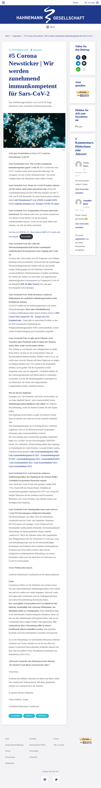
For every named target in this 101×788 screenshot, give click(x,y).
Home (75, 2)
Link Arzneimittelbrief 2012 (45, 463)
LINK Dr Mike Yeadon (29, 284)
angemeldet (80, 239)
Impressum (9, 763)
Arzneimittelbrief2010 (50, 459)
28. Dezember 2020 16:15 (80, 172)
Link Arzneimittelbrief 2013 (20, 466)
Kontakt (32, 739)
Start (7, 739)
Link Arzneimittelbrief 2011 (21, 463)
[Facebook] (45, 779)
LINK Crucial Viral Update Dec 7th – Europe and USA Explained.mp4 (34, 316)
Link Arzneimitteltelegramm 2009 (44, 452)
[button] (78, 57)
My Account (89, 2)
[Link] (50, 14)
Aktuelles (33, 757)
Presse (8, 751)
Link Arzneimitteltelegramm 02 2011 (24, 455)
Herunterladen (26, 237)
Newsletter (33, 751)
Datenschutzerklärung (14, 745)
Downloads (10, 757)
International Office (37, 745)
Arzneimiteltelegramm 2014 (28, 459)
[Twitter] (56, 779)
